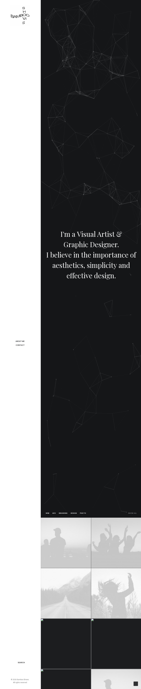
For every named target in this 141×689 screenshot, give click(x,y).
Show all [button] (132, 513)
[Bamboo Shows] (20, 15)
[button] (12, 671)
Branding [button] (63, 513)
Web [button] (47, 513)
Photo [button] (83, 513)
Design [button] (74, 513)
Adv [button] (54, 513)
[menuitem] (12, 671)
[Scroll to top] (136, 683)
